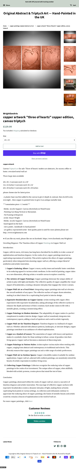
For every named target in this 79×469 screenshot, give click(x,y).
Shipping (16, 130)
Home (5, 26)
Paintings (47, 243)
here (31, 401)
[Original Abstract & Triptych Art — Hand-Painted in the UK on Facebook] (58, 446)
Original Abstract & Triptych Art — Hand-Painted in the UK (39, 15)
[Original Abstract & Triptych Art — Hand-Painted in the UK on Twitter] (55, 446)
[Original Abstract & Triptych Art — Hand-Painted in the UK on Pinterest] (61, 446)
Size (4, 136)
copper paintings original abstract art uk (22, 26)
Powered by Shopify (64, 454)
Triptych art (14, 168)
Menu (8, 5)
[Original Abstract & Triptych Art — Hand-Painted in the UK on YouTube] (65, 446)
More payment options (39, 158)
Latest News (7, 442)
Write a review (39, 421)
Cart (74, 5)
